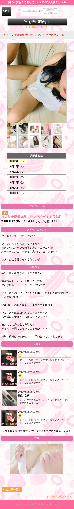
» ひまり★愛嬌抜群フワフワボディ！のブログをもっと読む (37, 431)
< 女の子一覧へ (12, 489)
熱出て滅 (23, 395)
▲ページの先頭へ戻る (59, 496)
